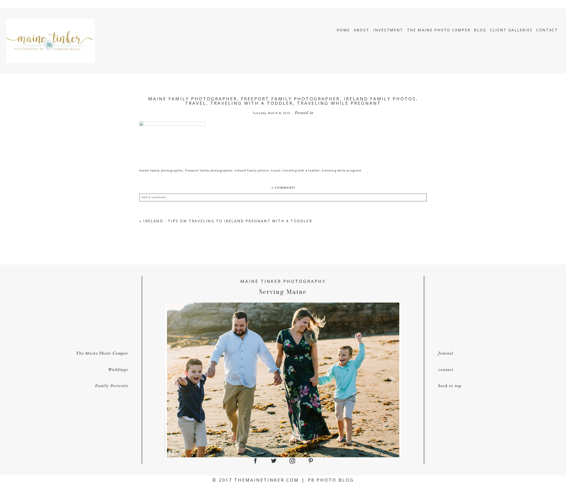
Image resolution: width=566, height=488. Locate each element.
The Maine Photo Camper (438, 30)
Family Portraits (111, 386)
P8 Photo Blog (331, 480)
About (362, 30)
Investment (388, 30)
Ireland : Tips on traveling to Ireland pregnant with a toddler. (228, 221)
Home (343, 30)
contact (445, 369)
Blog (480, 30)
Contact (547, 30)
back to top (449, 386)
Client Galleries (511, 30)
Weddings (118, 369)
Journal (445, 353)
